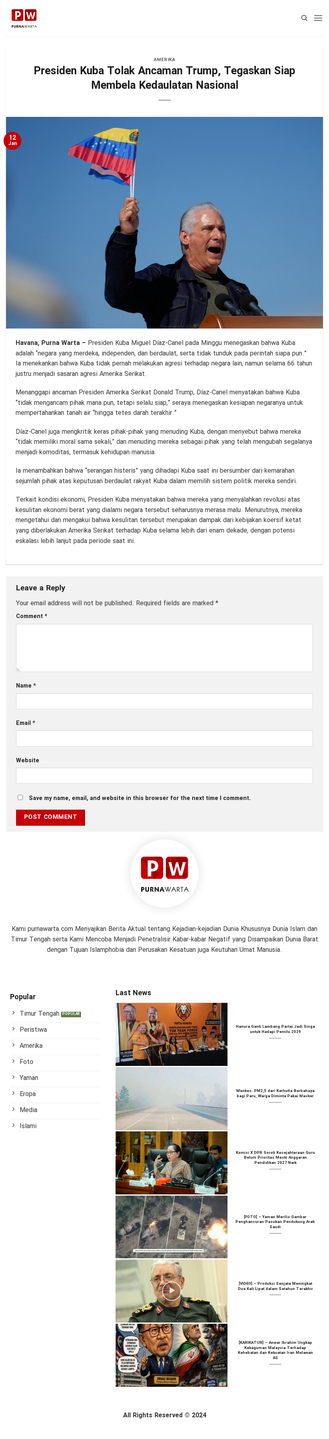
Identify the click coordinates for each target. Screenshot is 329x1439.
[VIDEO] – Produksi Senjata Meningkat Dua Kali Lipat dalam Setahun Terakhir (275, 1287)
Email (25, 723)
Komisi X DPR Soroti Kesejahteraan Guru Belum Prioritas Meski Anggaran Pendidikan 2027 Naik (275, 1158)
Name (26, 686)
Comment (31, 616)
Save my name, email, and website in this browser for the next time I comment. (140, 798)
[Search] (304, 18)
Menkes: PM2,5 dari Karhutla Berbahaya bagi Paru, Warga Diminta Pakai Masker (275, 1094)
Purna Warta (60, 343)
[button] (318, 18)
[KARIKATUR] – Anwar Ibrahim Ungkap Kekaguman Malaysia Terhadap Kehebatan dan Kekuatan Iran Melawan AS (275, 1351)
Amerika (165, 59)
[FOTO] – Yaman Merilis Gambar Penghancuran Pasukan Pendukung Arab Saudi (275, 1222)
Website (27, 760)
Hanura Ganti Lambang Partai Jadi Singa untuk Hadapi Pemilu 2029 (275, 1030)
